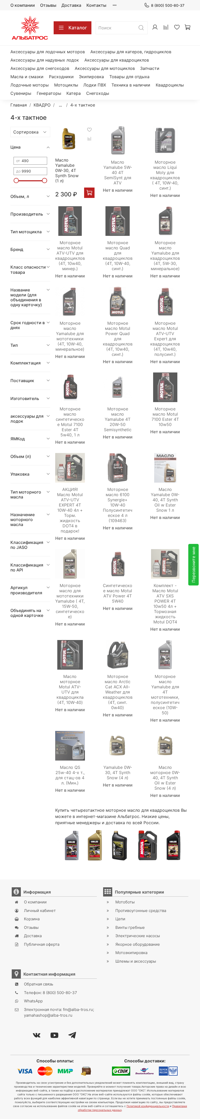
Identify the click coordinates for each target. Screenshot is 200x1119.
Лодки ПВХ (94, 85)
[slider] (16, 180)
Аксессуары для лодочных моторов (47, 51)
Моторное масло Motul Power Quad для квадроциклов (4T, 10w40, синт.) (118, 339)
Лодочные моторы (29, 85)
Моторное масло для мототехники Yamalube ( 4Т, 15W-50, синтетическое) (70, 601)
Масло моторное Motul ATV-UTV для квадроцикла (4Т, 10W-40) (70, 689)
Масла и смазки (26, 76)
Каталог (77, 27)
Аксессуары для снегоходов (39, 68)
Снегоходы (97, 93)
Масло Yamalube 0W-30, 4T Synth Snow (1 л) (67, 170)
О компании (22, 5)
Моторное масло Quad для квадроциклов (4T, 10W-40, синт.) (118, 255)
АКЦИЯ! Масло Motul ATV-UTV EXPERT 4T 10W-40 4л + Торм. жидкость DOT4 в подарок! (70, 510)
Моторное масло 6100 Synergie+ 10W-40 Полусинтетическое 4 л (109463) (117, 505)
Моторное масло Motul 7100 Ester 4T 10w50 (165, 416)
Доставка (71, 5)
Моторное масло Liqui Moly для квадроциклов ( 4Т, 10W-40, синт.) (165, 175)
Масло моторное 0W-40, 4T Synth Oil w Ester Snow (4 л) (165, 778)
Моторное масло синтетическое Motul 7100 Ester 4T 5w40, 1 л (70, 421)
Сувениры (20, 93)
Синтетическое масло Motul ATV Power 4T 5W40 (117, 593)
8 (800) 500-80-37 (167, 5)
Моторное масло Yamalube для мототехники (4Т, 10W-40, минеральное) (69, 336)
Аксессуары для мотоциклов (105, 68)
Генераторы (49, 93)
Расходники (61, 76)
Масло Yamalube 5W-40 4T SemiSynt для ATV (117, 172)
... (60, 105)
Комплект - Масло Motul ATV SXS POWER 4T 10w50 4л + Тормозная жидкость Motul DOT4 (165, 603)
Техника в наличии (130, 85)
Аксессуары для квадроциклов (116, 60)
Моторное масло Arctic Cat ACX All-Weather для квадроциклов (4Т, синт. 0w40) (118, 692)
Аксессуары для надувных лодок (44, 60)
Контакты (96, 5)
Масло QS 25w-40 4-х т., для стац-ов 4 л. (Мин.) (70, 775)
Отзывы (48, 5)
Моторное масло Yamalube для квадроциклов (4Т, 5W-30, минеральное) (165, 255)
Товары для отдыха (129, 76)
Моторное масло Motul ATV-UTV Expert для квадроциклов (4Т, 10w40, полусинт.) (165, 339)
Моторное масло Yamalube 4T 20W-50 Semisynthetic (118, 419)
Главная (18, 105)
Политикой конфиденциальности (148, 1106)
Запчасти (149, 68)
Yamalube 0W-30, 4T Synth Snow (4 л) (117, 772)
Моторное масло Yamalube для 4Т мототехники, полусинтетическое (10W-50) (165, 694)
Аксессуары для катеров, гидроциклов (130, 51)
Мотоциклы (66, 85)
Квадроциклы (170, 85)
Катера (73, 93)
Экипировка (91, 76)
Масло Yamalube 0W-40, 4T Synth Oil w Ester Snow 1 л (165, 500)
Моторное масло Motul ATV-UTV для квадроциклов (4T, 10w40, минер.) (70, 255)
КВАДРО (42, 105)
